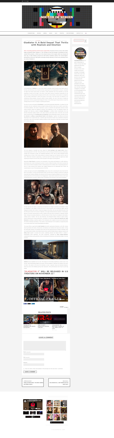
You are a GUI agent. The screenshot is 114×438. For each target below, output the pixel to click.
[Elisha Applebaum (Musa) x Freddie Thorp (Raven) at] (50, 417)
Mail (26, 357)
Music (50, 33)
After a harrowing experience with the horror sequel (37, 50)
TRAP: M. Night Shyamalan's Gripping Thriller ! (43, 326)
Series (45, 33)
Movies (39, 33)
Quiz (56, 33)
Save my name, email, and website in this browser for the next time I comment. (44, 368)
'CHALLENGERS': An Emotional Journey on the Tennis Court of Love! (58, 327)
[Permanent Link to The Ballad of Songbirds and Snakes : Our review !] (30, 323)
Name (26, 352)
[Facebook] (25, 1)
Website (25, 362)
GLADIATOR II (32, 271)
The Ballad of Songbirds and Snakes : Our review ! (29, 326)
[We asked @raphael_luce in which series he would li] (50, 410)
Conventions (31, 33)
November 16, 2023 (27, 328)
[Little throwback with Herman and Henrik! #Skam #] (57, 417)
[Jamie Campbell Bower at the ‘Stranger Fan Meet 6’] (64, 417)
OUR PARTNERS (70, 33)
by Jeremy (38, 40)
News (60, 40)
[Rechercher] (85, 41)
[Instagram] (26, 1)
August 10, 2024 (41, 328)
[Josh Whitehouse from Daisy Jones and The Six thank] (50, 403)
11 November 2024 (29, 40)
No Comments (45, 40)
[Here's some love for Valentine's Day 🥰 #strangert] (64, 403)
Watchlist (64, 40)
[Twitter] (23, 1)
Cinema (52, 40)
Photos (62, 33)
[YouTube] (28, 1)
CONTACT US (79, 33)
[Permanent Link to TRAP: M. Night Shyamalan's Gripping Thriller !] (45, 323)
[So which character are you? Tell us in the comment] (64, 410)
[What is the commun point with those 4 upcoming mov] (57, 410)
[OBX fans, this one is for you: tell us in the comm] (57, 403)
